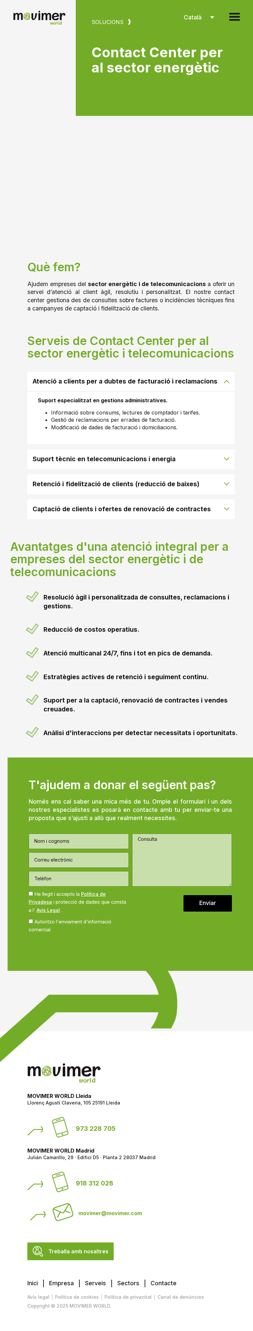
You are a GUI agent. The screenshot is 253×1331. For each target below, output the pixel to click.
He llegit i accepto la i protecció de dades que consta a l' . (77, 902)
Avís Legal (48, 910)
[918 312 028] (60, 1181)
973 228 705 (96, 1128)
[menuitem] (199, 17)
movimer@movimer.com (110, 1213)
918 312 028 (94, 1183)
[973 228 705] (60, 1127)
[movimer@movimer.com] (62, 1212)
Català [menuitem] (193, 17)
